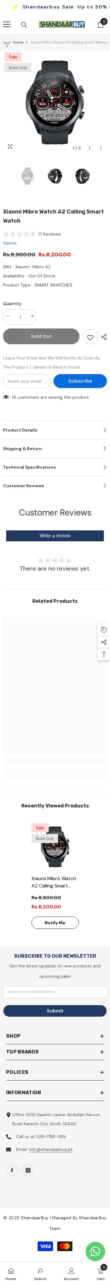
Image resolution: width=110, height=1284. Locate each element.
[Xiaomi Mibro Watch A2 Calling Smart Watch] (55, 847)
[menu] (6, 24)
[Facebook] (12, 1170)
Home (18, 42)
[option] (55, 102)
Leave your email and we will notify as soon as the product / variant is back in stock (51, 362)
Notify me (55, 922)
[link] (55, 761)
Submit (55, 1011)
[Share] (102, 337)
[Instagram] (28, 1170)
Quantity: (12, 303)
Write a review (55, 535)
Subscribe (80, 381)
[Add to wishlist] (90, 336)
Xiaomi (9, 243)
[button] (89, 148)
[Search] (24, 25)
